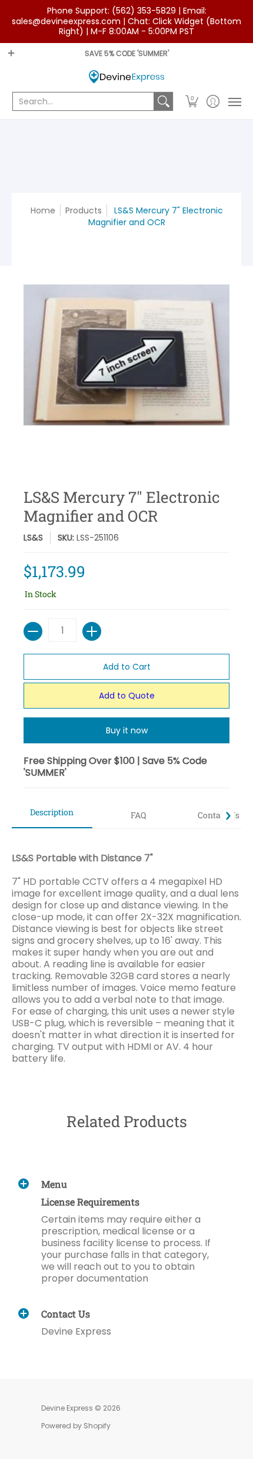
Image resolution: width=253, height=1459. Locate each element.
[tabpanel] (126, 952)
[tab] (52, 815)
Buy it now (127, 730)
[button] (192, 101)
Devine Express (67, 1408)
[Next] (227, 815)
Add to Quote (127, 695)
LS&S (33, 538)
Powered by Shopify (76, 1426)
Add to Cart (127, 667)
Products (83, 210)
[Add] (91, 631)
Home (43, 210)
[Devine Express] (126, 77)
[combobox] (83, 101)
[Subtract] (33, 631)
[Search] (163, 101)
